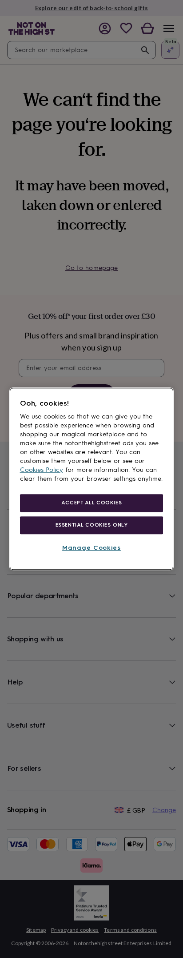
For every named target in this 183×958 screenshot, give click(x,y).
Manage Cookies (91, 547)
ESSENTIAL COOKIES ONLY (92, 525)
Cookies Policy (41, 470)
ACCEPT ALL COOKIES (91, 502)
